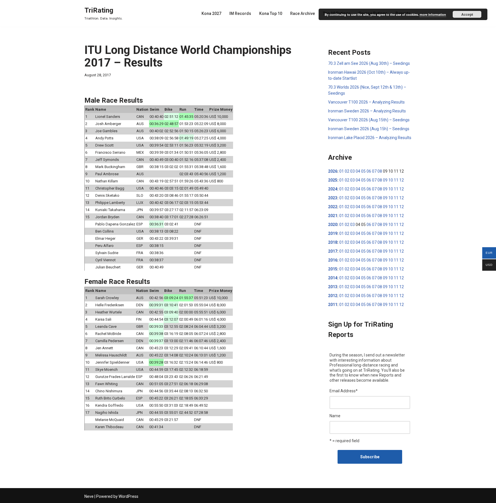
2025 (332, 180)
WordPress (128, 496)
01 (341, 171)
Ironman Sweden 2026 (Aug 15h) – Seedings (368, 128)
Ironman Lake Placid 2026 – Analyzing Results (369, 137)
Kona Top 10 (270, 13)
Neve (89, 496)
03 (352, 171)
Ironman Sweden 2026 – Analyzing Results (367, 111)
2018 (332, 242)
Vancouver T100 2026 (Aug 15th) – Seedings (369, 120)
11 (396, 180)
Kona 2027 (211, 13)
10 (390, 180)
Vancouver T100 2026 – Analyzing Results (366, 102)
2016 (332, 260)
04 (358, 171)
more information (433, 14)
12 (401, 180)
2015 (332, 269)
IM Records (240, 13)
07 (374, 171)
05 (363, 171)
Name (335, 416)
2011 (332, 304)
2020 (332, 224)
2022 (332, 206)
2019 (332, 233)
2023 (332, 198)
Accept (467, 14)
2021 (332, 215)
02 (347, 171)
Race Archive (302, 13)
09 (385, 180)
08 (379, 171)
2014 (332, 278)
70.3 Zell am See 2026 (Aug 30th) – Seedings (369, 63)
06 (369, 171)
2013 (332, 286)
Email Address (344, 391)
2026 (332, 171)
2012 (332, 295)
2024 (332, 189)
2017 (332, 251)
